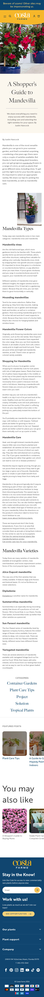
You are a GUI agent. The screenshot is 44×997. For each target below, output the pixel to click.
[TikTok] (32, 970)
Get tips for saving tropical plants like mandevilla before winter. (18, 537)
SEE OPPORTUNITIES (16, 914)
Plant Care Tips (22, 690)
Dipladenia (7, 595)
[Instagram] (16, 970)
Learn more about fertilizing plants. (17, 518)
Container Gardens (22, 683)
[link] (22, 16)
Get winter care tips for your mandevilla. (19, 541)
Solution (22, 703)
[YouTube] (27, 970)
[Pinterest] (11, 970)
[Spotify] (38, 970)
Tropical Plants (22, 710)
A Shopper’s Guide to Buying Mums (12, 837)
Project (22, 697)
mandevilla (28, 163)
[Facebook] (6, 970)
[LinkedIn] (22, 970)
